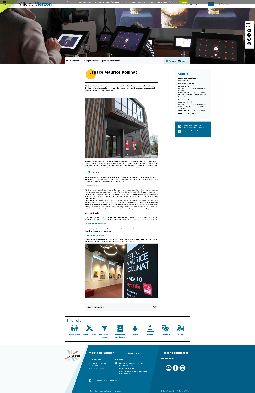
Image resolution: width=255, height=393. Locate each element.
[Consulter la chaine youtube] (249, 31)
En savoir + (173, 2)
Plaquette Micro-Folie (191, 131)
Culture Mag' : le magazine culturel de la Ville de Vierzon (193, 127)
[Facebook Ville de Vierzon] (175, 368)
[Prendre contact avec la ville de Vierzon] (249, 44)
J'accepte (183, 2)
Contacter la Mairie (135, 353)
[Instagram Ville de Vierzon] (181, 368)
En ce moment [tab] (95, 307)
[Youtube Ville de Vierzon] (168, 368)
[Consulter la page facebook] (249, 35)
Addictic (187, 391)
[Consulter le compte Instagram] (249, 39)
